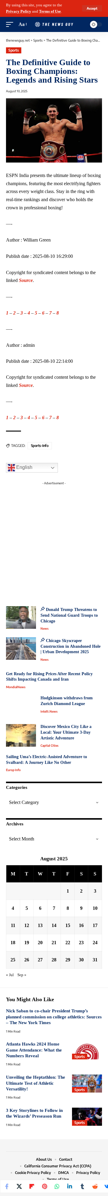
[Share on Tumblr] (82, 1186)
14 (54, 925)
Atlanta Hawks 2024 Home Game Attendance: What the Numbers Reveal (34, 1050)
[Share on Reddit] (94, 1186)
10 (95, 908)
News (44, 628)
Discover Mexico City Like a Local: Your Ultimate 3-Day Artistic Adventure (66, 732)
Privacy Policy (18, 11)
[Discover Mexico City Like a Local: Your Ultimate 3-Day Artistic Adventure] (21, 735)
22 (67, 942)
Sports (13, 50)
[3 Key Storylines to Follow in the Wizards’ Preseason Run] (87, 1117)
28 (54, 959)
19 (26, 942)
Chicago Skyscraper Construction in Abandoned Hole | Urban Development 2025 (70, 646)
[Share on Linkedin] (69, 1186)
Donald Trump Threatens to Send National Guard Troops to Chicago (69, 615)
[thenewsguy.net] (54, 24)
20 (40, 942)
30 (81, 959)
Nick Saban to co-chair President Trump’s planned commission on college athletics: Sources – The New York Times (54, 1016)
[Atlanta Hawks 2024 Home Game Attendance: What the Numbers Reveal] (87, 1050)
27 (40, 959)
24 (95, 942)
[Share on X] (19, 1186)
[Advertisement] (54, 542)
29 (67, 959)
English (23, 467)
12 (26, 925)
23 (81, 942)
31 (95, 959)
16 (81, 925)
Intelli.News (49, 711)
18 (12, 942)
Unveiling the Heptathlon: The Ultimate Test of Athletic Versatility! (35, 1083)
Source (26, 280)
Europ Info (13, 770)
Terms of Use (50, 11)
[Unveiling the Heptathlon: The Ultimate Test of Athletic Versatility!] (87, 1083)
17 (95, 925)
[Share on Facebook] (6, 1186)
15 (67, 925)
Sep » (21, 975)
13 (40, 925)
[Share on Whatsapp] (57, 1186)
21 (54, 942)
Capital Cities (49, 745)
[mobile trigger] (11, 25)
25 (12, 959)
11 (13, 925)
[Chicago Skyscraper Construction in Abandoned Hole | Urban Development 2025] (21, 648)
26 (26, 959)
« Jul (10, 975)
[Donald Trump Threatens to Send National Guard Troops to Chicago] (21, 617)
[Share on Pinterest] (44, 1186)
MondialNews (16, 687)
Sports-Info (40, 445)
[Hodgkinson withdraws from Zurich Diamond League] (21, 706)
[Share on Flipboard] (32, 1186)
